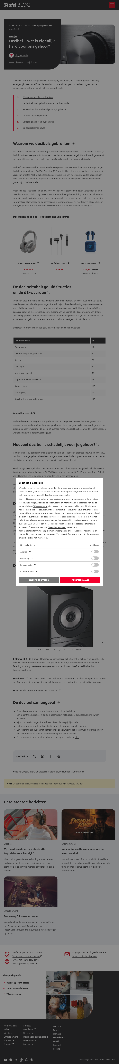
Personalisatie (26, 564)
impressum (42, 537)
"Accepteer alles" (58, 516)
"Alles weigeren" (40, 506)
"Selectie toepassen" (57, 527)
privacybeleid (25, 537)
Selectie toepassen (39, 580)
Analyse (23, 551)
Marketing (24, 558)
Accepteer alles (80, 580)
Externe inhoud (27, 571)
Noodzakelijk (26, 545)
